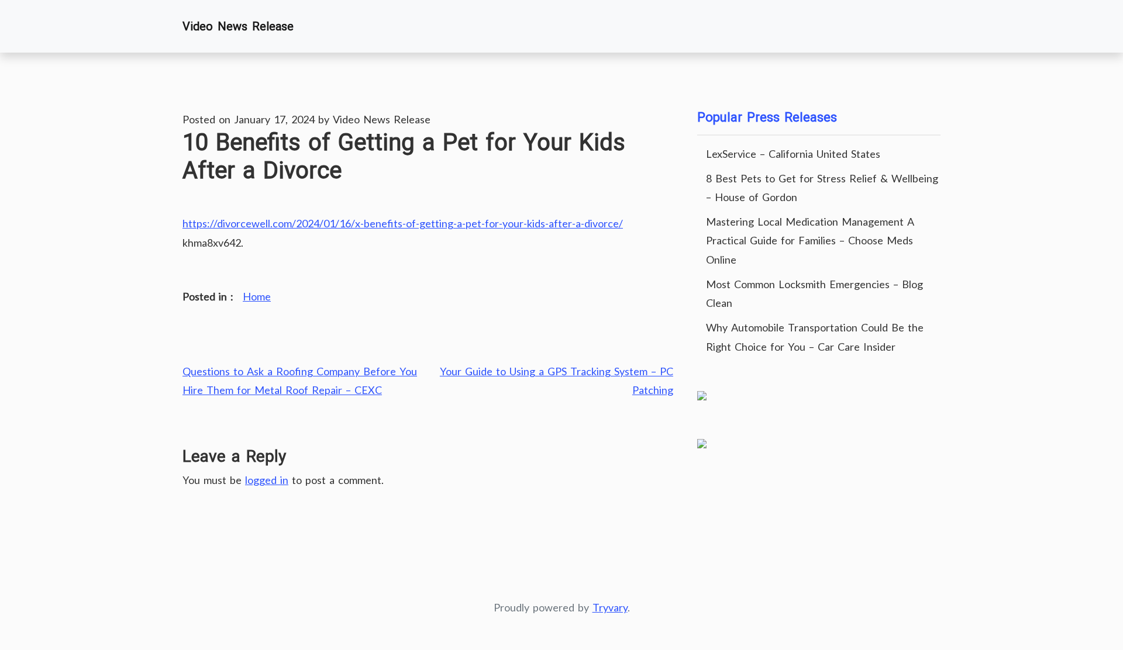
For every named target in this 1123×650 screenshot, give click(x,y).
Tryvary (610, 607)
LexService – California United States (793, 153)
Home (257, 296)
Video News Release (238, 26)
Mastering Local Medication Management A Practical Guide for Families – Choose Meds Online (810, 240)
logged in (266, 479)
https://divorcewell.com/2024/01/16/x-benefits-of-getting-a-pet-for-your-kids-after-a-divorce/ (402, 223)
